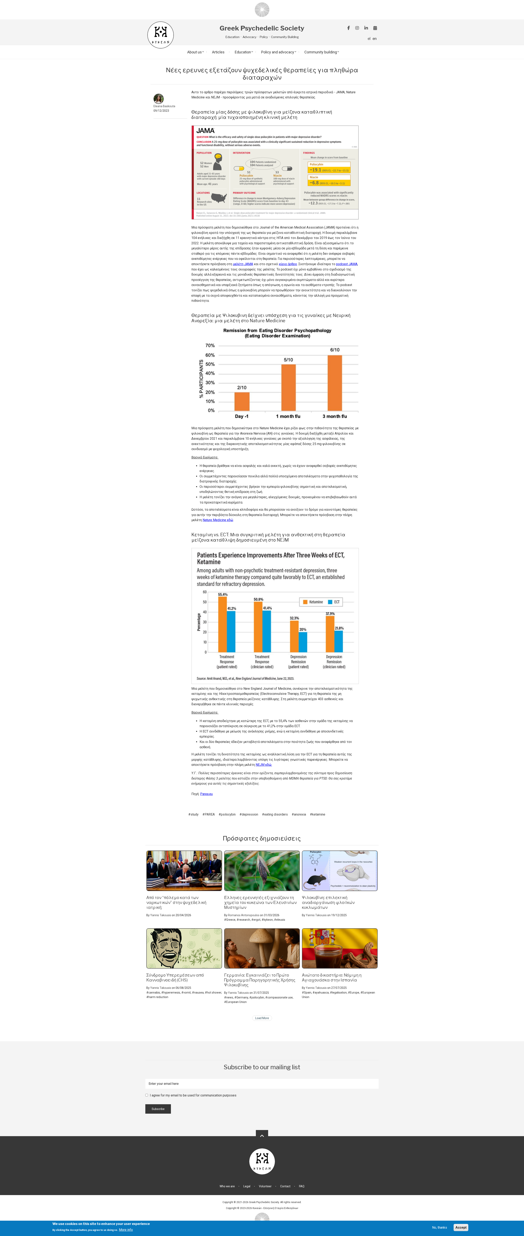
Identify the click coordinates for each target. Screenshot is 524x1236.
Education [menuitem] (243, 52)
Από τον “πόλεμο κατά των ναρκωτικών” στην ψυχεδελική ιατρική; (176, 902)
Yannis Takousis (160, 915)
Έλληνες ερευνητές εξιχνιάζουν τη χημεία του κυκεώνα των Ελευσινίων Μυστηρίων (260, 902)
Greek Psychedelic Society (262, 28)
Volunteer (265, 1186)
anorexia (300, 814)
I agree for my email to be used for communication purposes (193, 1095)
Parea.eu (206, 794)
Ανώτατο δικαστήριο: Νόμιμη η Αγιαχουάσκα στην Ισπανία (331, 977)
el (369, 38)
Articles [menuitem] (218, 52)
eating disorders (276, 814)
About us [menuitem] (194, 52)
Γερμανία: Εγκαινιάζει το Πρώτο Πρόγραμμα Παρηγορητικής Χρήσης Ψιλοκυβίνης (259, 980)
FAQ (301, 1186)
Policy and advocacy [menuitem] (277, 52)
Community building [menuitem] (320, 52)
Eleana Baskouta (164, 106)
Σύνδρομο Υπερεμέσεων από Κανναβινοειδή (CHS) (175, 977)
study (195, 814)
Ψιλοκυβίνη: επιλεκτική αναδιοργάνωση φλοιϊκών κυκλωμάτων (328, 902)
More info (126, 1230)
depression (250, 814)
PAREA (210, 814)
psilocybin (228, 814)
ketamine (318, 814)
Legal (246, 1186)
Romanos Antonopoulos (243, 915)
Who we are (227, 1186)
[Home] (262, 9)
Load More (262, 1018)
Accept (460, 1227)
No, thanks (439, 1227)
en (375, 38)
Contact (285, 1186)
